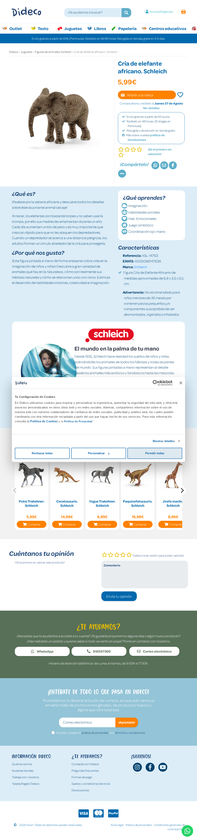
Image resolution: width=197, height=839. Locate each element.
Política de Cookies (44, 421)
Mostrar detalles (164, 441)
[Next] (182, 490)
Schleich (140, 267)
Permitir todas (154, 453)
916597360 (101, 651)
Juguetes (73, 28)
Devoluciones (80, 790)
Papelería (127, 28)
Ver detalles (151, 108)
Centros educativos (167, 28)
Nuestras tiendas (22, 770)
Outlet (18, 28)
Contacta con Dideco (85, 764)
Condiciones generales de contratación (169, 827)
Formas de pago (82, 777)
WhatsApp (44, 651)
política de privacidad (94, 733)
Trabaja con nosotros (25, 777)
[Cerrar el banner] (180, 383)
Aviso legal (117, 824)
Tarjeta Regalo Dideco (25, 784)
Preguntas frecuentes (85, 770)
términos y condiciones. (130, 733)
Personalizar (96, 453)
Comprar (33, 524)
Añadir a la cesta (139, 95)
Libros (99, 28)
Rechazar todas (42, 453)
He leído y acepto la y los (100, 733)
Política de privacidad (138, 824)
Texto (45, 28)
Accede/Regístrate (161, 11)
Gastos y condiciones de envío (91, 784)
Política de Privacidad (78, 421)
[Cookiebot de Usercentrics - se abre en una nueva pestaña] (155, 383)
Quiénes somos (22, 764)
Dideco (13, 52)
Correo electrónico (157, 651)
